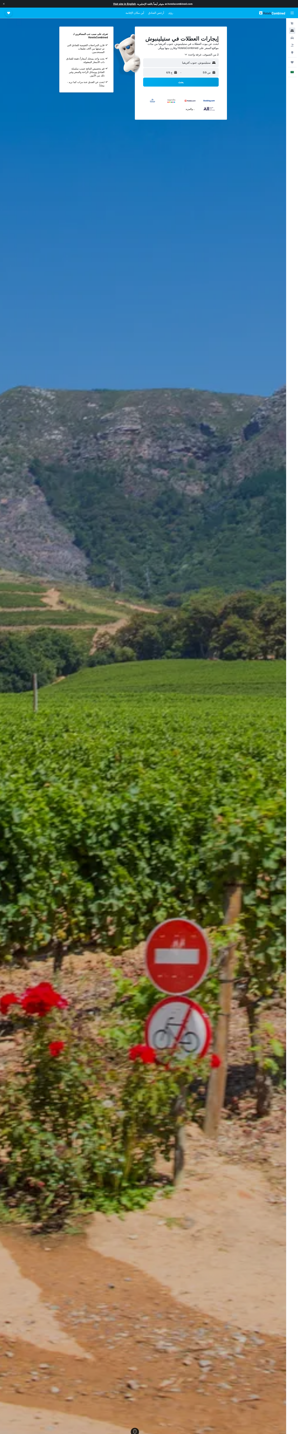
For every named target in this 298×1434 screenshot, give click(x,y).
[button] (4, 4)
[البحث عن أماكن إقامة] (292, 30)
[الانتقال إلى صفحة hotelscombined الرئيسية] (272, 12)
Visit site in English (124, 4)
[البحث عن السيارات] (292, 37)
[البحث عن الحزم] (292, 45)
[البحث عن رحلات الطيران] (292, 23)
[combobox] (201, 54)
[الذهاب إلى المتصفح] (292, 52)
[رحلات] (292, 62)
